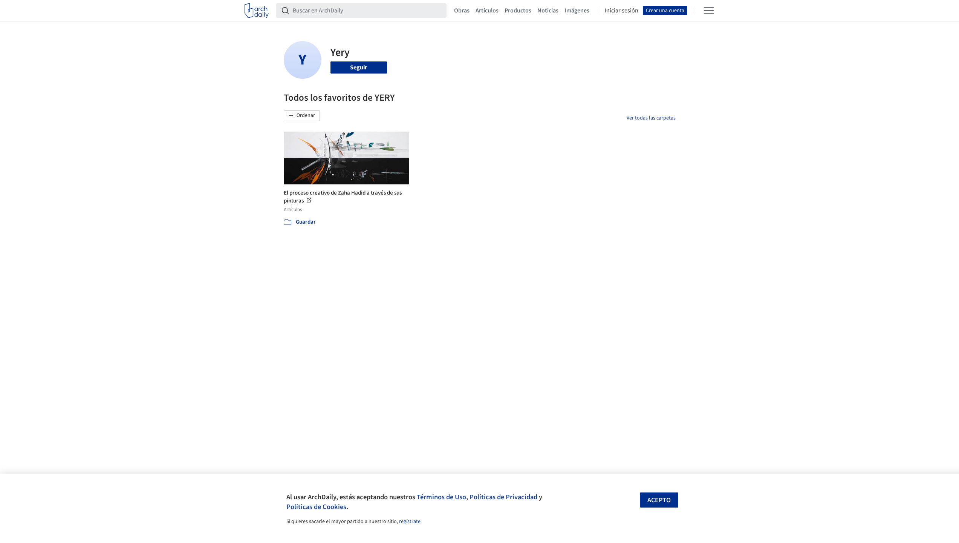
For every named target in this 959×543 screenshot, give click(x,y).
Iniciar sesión (621, 10)
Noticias (547, 10)
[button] (302, 115)
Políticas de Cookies (316, 507)
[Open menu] (709, 11)
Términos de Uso (441, 497)
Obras (462, 10)
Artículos (487, 10)
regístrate (410, 521)
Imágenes (576, 10)
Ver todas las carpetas (651, 118)
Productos (518, 10)
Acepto (659, 500)
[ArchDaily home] (257, 10)
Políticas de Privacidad (503, 497)
